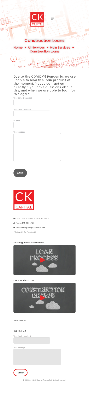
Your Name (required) (22, 98)
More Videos (19, 321)
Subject (16, 120)
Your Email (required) (22, 109)
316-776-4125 (28, 223)
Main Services (60, 48)
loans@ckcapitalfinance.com (33, 228)
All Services (36, 47)
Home (18, 48)
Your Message (19, 132)
